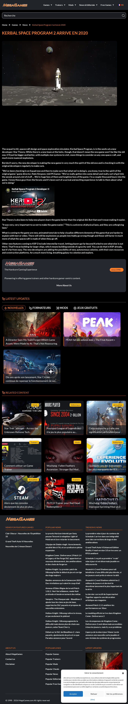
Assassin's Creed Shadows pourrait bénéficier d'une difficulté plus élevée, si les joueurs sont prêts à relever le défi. (103, 572)
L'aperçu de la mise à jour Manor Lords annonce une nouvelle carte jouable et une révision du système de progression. (103, 635)
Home (4, 25)
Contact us (10, 659)
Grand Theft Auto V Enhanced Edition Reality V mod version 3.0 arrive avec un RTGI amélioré (103, 550)
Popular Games (52, 654)
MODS (64, 307)
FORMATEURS (41, 307)
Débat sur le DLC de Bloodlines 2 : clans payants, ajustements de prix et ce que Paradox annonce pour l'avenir (63, 635)
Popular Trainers (53, 659)
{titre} (93, 700)
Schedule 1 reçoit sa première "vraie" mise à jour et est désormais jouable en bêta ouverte (102, 561)
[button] (123, 673)
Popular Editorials (53, 679)
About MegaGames (14, 654)
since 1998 (115, 270)
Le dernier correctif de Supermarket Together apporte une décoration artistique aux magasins (102, 597)
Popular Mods (52, 664)
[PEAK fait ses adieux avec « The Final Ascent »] (92, 329)
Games (15, 25)
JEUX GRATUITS (87, 307)
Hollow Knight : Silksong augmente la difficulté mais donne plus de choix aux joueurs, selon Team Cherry (63, 624)
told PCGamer (54, 173)
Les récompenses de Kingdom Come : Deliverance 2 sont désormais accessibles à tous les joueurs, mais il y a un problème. (104, 624)
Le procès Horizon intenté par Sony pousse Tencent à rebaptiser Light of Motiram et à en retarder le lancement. (63, 536)
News (25, 25)
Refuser (94, 694)
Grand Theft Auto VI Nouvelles (19, 541)
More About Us (64, 285)
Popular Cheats (52, 669)
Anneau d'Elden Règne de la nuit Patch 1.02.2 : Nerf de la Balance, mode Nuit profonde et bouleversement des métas (63, 591)
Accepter (73, 694)
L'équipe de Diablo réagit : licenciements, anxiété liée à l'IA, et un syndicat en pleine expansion (64, 547)
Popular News (52, 674)
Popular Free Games (55, 684)
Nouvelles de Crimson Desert (19, 546)
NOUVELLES (16, 307)
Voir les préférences (114, 694)
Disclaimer (10, 664)
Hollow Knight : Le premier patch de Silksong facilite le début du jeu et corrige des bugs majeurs (64, 572)
